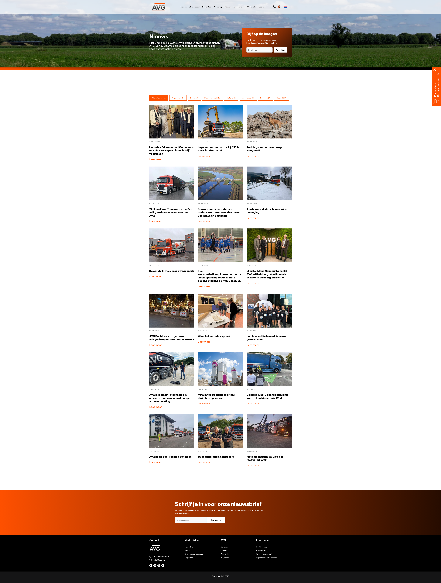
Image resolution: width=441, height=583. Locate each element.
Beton (194, 98)
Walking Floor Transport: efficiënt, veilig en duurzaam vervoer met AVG (170, 212)
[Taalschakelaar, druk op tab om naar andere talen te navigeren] (285, 7)
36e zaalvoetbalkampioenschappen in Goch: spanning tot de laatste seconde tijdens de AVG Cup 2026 (219, 275)
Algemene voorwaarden (266, 557)
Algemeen (178, 98)
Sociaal (281, 98)
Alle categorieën (159, 98)
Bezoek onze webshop (438, 83)
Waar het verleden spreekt (215, 336)
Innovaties (248, 98)
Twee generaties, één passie (216, 456)
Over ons (224, 550)
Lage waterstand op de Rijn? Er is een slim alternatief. (218, 149)
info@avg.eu (159, 560)
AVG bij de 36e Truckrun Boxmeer (170, 456)
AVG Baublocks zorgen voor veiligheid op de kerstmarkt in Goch (171, 338)
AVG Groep (261, 550)
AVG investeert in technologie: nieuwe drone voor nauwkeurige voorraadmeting (169, 398)
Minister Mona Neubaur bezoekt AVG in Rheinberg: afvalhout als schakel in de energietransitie (267, 274)
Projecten (224, 557)
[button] (243, 7)
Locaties (265, 98)
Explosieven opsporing (195, 554)
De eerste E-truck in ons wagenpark (171, 271)
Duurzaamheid (212, 98)
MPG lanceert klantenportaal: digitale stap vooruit (216, 396)
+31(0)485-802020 (162, 556)
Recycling (189, 547)
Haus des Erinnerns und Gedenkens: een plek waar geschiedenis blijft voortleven (171, 150)
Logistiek (189, 557)
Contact (224, 547)
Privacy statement (264, 554)
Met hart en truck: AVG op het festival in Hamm (265, 458)
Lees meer (155, 159)
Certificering (261, 547)
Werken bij (224, 554)
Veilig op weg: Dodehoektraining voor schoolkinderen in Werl (267, 396)
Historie (231, 98)
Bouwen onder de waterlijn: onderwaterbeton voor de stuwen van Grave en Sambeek (219, 212)
